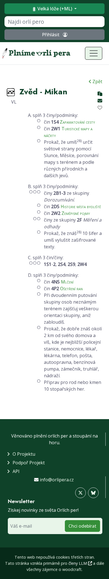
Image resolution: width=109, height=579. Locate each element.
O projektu (24, 454)
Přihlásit (51, 35)
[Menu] (93, 53)
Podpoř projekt (29, 463)
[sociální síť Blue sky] (93, 492)
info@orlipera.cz (57, 480)
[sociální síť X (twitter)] (80, 492)
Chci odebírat (82, 526)
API (16, 471)
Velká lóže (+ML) (54, 9)
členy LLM (78, 563)
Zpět (96, 81)
